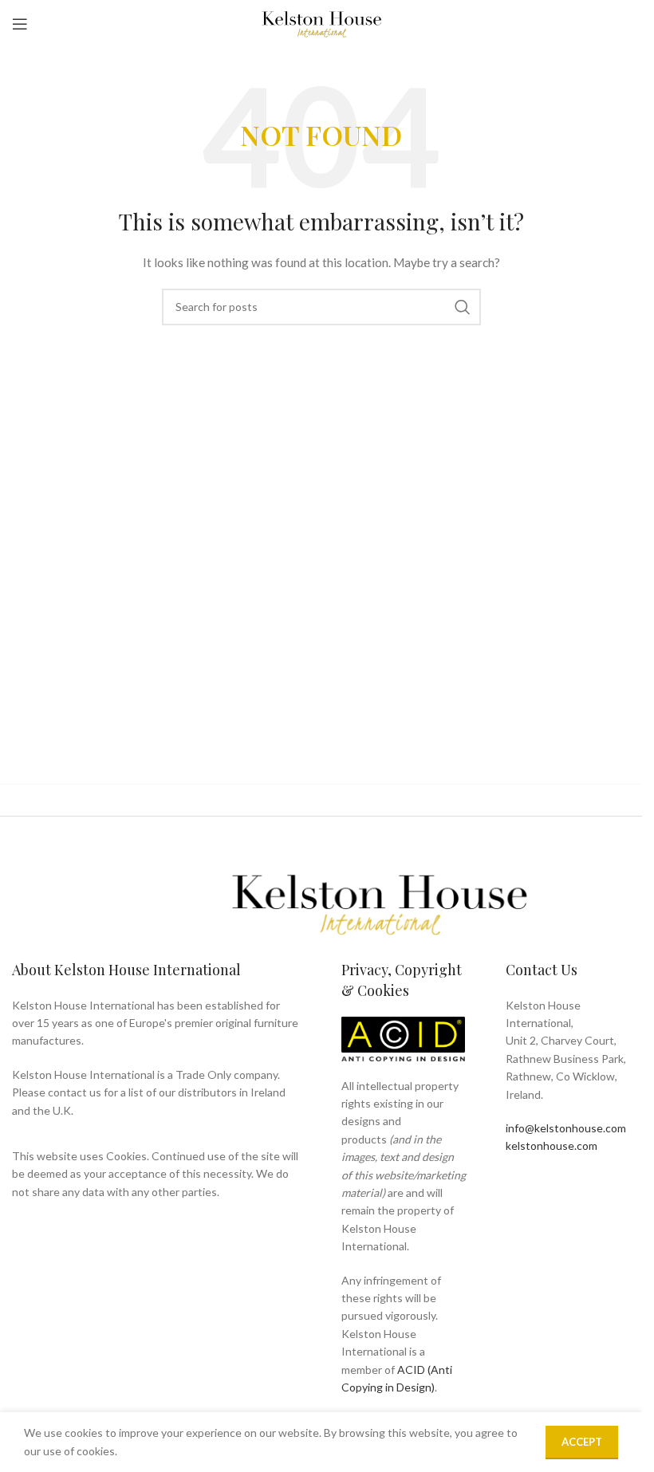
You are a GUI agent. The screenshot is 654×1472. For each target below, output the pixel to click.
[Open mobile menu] (20, 24)
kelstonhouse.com (551, 1145)
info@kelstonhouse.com (566, 1128)
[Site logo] (321, 23)
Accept (581, 1441)
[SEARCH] (462, 307)
